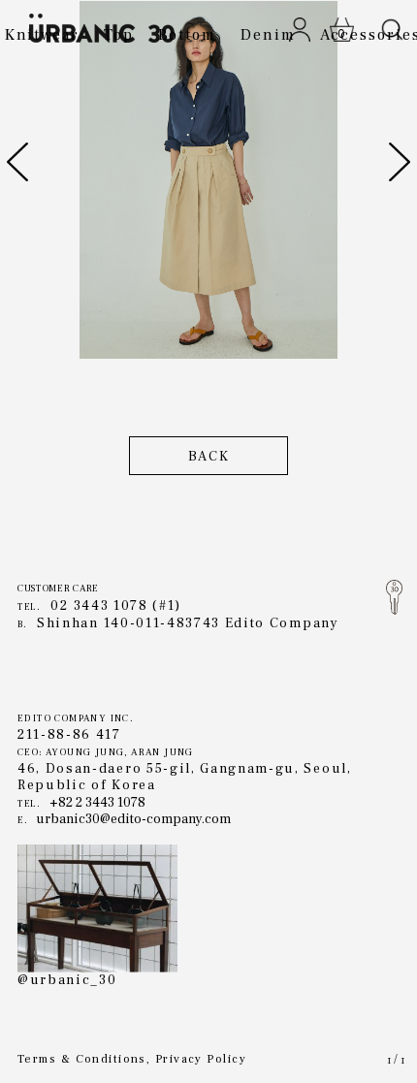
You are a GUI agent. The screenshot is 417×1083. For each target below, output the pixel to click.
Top (119, 35)
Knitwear (42, 35)
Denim (268, 35)
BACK (209, 456)
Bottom (187, 35)
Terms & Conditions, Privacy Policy (131, 1060)
